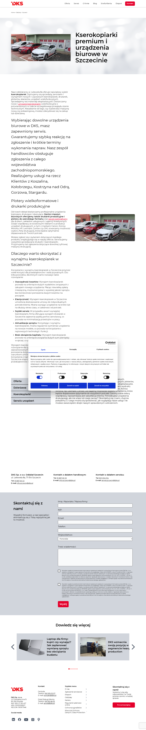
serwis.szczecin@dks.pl (111, 480)
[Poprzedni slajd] (12, 647)
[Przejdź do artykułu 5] (77, 669)
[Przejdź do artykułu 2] (71, 669)
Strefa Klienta (106, 3)
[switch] (62, 377)
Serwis (76, 3)
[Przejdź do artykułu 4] (75, 669)
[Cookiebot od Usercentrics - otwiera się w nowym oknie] (107, 342)
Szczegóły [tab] (73, 349)
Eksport (119, 3)
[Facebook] (19, 719)
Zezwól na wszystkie (101, 385)
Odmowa (44, 385)
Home (13, 12)
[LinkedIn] (13, 719)
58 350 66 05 (50, 701)
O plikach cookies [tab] (103, 349)
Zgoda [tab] (43, 350)
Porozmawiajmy (123, 705)
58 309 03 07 (50, 693)
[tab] (31, 394)
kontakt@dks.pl (50, 695)
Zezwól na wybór (73, 385)
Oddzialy (18, 12)
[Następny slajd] (133, 647)
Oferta (67, 3)
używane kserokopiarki (29, 104)
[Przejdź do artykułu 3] (73, 669)
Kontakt (130, 3)
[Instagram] (33, 719)
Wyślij (63, 604)
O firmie (86, 3)
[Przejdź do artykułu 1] (69, 669)
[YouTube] (26, 719)
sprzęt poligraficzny (57, 219)
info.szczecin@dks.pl (25, 483)
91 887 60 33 (19, 481)
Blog (95, 3)
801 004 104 (104, 478)
